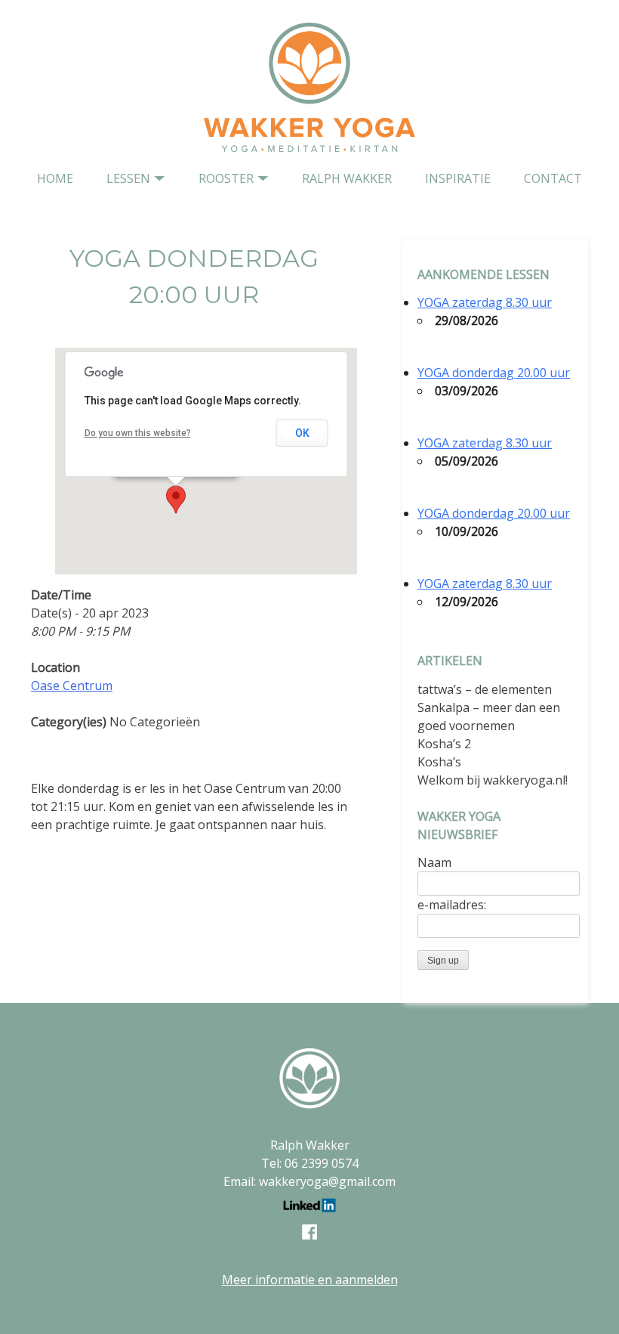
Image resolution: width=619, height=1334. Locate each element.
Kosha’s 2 (444, 743)
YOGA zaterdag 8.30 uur (484, 302)
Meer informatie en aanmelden (310, 1279)
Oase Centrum (71, 685)
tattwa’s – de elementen (484, 689)
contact (553, 178)
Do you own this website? (138, 433)
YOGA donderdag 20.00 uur (493, 372)
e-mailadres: (451, 904)
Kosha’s (439, 762)
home (55, 178)
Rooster (226, 178)
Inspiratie (458, 178)
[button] (176, 499)
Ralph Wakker (347, 178)
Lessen (128, 178)
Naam (434, 862)
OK (302, 433)
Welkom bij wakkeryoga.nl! (492, 780)
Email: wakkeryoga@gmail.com (309, 1181)
